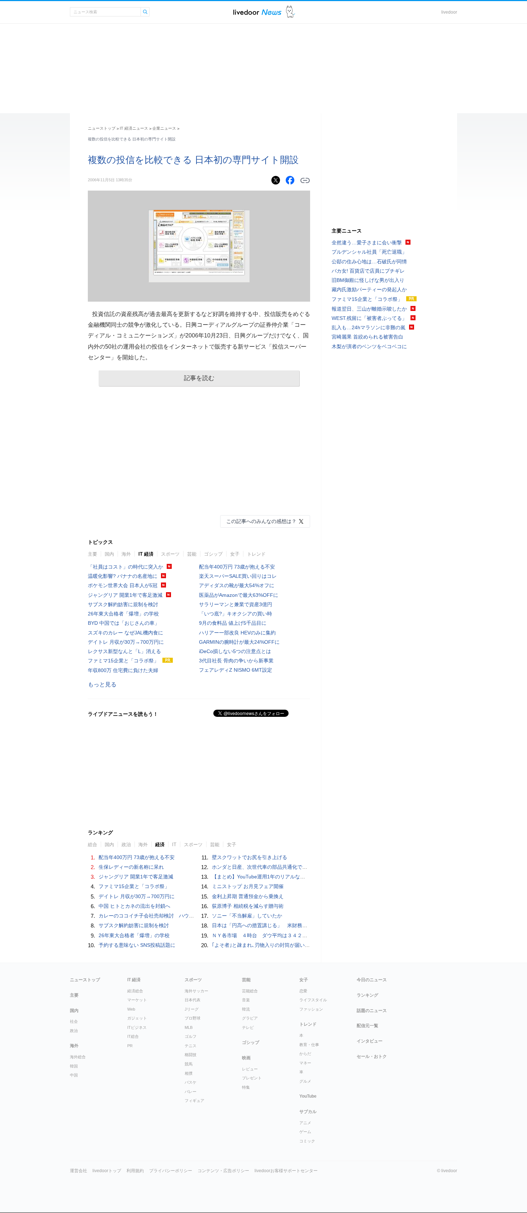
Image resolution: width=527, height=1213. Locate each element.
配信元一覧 (367, 1025)
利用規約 (135, 1170)
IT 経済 (145, 554)
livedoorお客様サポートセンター (286, 1170)
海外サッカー (196, 991)
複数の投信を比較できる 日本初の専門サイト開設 (193, 159)
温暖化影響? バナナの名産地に (122, 576)
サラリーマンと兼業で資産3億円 (235, 604)
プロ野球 (192, 1018)
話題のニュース (372, 1010)
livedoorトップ (106, 1170)
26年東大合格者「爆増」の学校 (123, 614)
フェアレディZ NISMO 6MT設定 (235, 670)
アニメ (305, 1123)
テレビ (248, 1027)
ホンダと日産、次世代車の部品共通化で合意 (262, 867)
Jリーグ (192, 1009)
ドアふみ (290, 12)
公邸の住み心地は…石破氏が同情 (369, 261)
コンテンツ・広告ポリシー (223, 1170)
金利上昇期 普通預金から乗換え (248, 896)
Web (131, 1009)
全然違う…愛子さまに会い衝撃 (367, 242)
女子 (234, 554)
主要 (92, 554)
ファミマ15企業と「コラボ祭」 (123, 660)
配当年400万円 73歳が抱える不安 (237, 567)
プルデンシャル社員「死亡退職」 (369, 252)
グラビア (250, 1018)
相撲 (189, 1073)
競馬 (189, 1064)
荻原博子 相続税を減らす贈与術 (248, 906)
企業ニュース (164, 128)
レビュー (250, 1069)
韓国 (74, 1066)
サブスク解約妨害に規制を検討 (123, 604)
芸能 (191, 554)
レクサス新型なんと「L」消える (124, 651)
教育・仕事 (309, 1044)
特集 (246, 1087)
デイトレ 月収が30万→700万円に (126, 642)
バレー (190, 1091)
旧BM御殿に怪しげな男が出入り (368, 280)
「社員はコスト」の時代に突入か (125, 567)
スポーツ (170, 554)
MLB (189, 1027)
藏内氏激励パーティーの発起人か (369, 289)
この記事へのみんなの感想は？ (261, 521)
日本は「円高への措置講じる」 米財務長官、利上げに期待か (282, 925)
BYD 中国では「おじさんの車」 (124, 623)
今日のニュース (372, 979)
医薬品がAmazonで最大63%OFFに (238, 595)
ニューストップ (101, 128)
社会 (74, 1021)
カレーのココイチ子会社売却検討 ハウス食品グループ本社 (166, 916)
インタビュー (370, 1041)
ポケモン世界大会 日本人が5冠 (122, 585)
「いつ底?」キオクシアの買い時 (235, 614)
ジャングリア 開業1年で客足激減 (125, 595)
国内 (109, 554)
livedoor (449, 12)
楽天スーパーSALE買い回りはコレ (238, 576)
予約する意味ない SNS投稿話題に (137, 945)
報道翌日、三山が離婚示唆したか (369, 309)
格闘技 (190, 1055)
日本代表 (192, 1000)
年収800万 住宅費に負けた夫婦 (123, 670)
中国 (74, 1075)
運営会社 (78, 1170)
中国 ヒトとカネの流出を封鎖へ (134, 906)
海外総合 (78, 1057)
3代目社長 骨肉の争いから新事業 (236, 660)
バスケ (190, 1082)
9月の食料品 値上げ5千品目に (232, 623)
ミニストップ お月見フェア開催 (248, 886)
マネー (305, 1063)
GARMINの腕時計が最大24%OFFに (239, 642)
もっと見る (102, 684)
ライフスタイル (313, 1000)
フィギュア (194, 1100)
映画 (246, 1057)
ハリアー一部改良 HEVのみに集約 (237, 633)
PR (130, 1046)
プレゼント (252, 1078)
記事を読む (199, 378)
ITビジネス (137, 1027)
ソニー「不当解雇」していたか (247, 916)
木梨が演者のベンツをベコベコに (369, 346)
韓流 (246, 1009)
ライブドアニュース (257, 12)
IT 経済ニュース (134, 128)
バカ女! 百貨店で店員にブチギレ (368, 271)
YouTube (308, 1096)
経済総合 (135, 991)
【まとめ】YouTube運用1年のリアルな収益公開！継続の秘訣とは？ (288, 876)
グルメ (305, 1081)
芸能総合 (250, 991)
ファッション (311, 1009)
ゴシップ (213, 554)
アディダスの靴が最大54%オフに (236, 585)
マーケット (137, 1000)
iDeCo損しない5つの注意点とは (235, 651)
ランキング (367, 995)
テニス (190, 1046)
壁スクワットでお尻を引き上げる (249, 857)
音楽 (246, 1000)
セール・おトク (372, 1056)
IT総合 (133, 1036)
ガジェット (137, 1018)
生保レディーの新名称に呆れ (131, 867)
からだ (305, 1053)
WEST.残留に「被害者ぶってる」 (369, 318)
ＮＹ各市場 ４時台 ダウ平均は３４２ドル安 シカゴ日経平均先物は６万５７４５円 (310, 935)
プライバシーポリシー (170, 1170)
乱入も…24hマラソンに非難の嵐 (368, 327)
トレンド (256, 554)
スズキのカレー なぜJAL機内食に (125, 633)
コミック (307, 1141)
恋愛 (303, 991)
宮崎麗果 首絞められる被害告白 (367, 337)
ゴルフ (190, 1036)
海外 (126, 554)
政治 (74, 1031)
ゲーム (305, 1132)
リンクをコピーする (305, 180)
